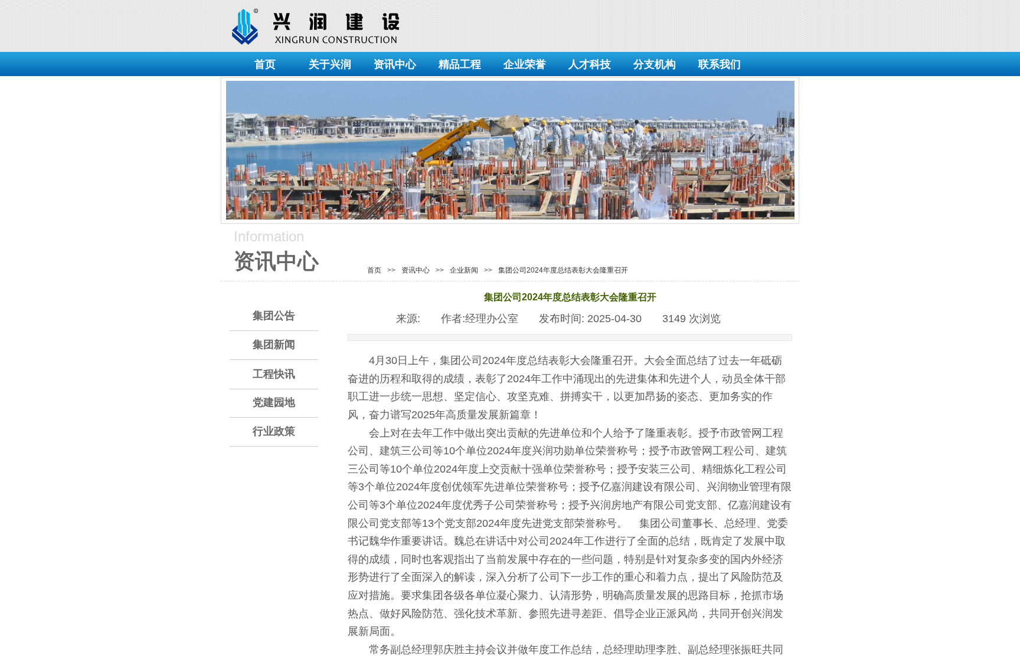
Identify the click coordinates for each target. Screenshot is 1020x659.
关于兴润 (330, 64)
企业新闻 (464, 270)
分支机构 (654, 64)
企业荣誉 (525, 64)
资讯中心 (395, 64)
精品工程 (460, 64)
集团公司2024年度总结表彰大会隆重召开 (563, 270)
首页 (265, 64)
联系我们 (719, 64)
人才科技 (589, 64)
